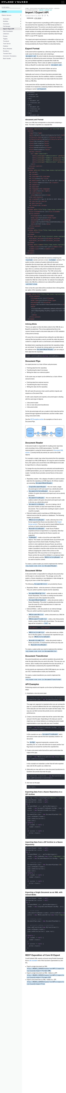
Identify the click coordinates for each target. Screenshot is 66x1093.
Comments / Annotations (9, 56)
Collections (6, 33)
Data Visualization (8, 31)
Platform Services (6, 15)
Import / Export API (8, 28)
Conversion (6, 23)
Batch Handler (7, 58)
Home (27, 8)
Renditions (6, 51)
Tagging (5, 38)
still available (33, 960)
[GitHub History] (42, 15)
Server (4, 11)
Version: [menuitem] (34, 18)
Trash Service (7, 43)
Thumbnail (6, 41)
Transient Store (7, 53)
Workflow (5, 21)
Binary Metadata (7, 48)
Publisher (5, 46)
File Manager (6, 26)
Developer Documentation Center (41, 8)
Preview (5, 36)
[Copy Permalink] (47, 15)
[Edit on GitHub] (45, 15)
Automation (6, 19)
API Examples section (37, 419)
